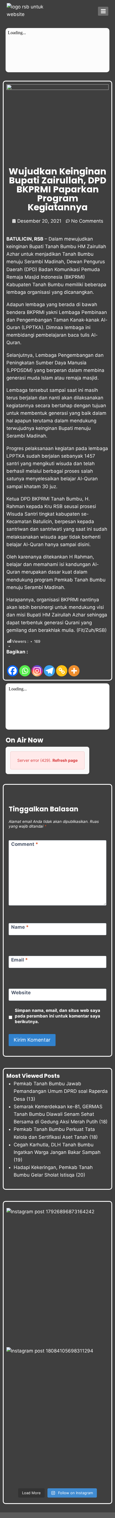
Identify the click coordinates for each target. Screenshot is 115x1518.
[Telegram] (49, 667)
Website (21, 992)
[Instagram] (37, 667)
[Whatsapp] (24, 667)
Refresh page (65, 760)
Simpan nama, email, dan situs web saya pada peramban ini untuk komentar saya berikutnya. (57, 1016)
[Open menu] (103, 11)
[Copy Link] (61, 667)
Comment (24, 844)
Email (19, 960)
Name (20, 927)
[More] (74, 667)
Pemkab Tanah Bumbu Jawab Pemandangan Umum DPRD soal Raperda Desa (61, 1091)
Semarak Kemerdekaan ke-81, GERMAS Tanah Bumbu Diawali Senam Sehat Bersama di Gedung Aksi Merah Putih (58, 1114)
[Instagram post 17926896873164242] (57, 1276)
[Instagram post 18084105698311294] (57, 1415)
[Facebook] (12, 667)
